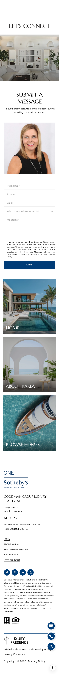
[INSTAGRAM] (15, 572)
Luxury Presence (14, 654)
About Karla (11, 544)
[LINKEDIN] (23, 572)
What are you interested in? (23, 211)
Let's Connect (12, 560)
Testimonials (11, 555)
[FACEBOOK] (7, 572)
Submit (30, 265)
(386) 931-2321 (11, 507)
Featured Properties (16, 549)
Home (7, 539)
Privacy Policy (36, 661)
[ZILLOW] (30, 572)
